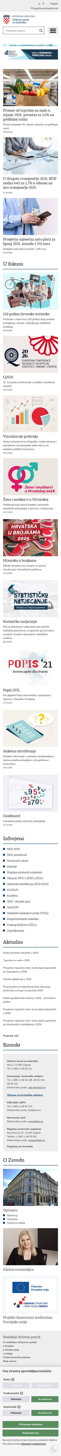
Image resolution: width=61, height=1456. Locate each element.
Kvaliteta (12, 895)
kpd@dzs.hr (34, 1110)
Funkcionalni (11, 1393)
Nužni (6, 1379)
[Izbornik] (53, 30)
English (54, 3)
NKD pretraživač (17, 854)
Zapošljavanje (15, 930)
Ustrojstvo (12, 1219)
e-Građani (8, 1346)
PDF (30, 878)
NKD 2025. (14, 849)
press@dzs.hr (35, 1121)
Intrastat (12, 866)
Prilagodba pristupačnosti (44, 8)
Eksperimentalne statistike (23, 919)
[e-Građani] (17, 4)
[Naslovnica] (30, 19)
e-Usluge (8, 1353)
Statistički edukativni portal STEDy (28, 913)
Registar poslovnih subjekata (24, 872)
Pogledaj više (11, 1035)
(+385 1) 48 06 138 (22, 1080)
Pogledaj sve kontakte (20, 1146)
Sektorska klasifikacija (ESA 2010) (27, 884)
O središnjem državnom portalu (20, 1342)
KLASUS (12, 889)
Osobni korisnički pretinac (16, 1357)
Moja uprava (9, 1361)
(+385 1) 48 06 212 (22, 1106)
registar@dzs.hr (36, 1140)
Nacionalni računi (17, 860)
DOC (39, 878)
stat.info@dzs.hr (37, 1087)
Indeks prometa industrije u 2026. (21, 952)
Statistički (9, 1407)
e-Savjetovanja (11, 1349)
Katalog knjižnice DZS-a (21, 924)
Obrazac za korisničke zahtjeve (25, 1095)
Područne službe (16, 1223)
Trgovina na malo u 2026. (16, 960)
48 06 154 (39, 1080)
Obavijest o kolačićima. (33, 1443)
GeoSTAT (13, 907)
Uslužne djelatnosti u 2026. (17, 979)
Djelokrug (12, 1215)
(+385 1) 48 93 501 (26, 1136)
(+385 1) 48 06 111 (22, 1068)
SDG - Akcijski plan (18, 901)
